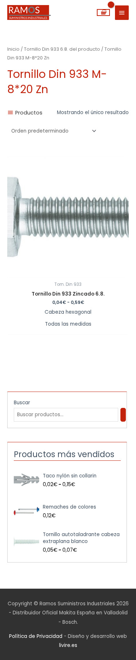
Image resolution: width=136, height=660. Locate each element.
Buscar (22, 402)
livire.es (68, 645)
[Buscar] (123, 415)
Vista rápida (68, 272)
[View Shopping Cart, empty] (103, 12)
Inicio (13, 49)
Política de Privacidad (35, 636)
